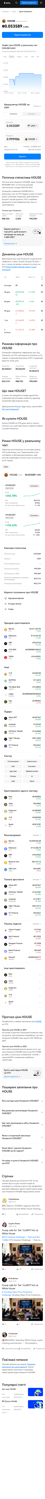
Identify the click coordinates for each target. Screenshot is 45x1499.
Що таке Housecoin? (10, 409)
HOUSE (38, 1021)
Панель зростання (21, 879)
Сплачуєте (13, 114)
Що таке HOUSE (9, 1389)
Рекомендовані (21, 835)
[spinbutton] (15, 125)
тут (11, 426)
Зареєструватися (22, 35)
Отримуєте (32, 114)
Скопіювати (34, 486)
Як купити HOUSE (9, 1401)
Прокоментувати (11, 1349)
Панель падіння (21, 923)
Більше (37, 106)
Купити (22, 156)
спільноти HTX (26, 1181)
